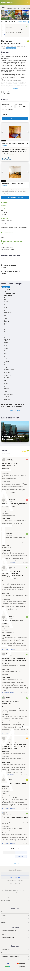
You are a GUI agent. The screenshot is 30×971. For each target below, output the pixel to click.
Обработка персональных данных (10, 956)
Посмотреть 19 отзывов (22, 21)
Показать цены (15, 118)
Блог (2, 959)
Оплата (3, 952)
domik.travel (15, 870)
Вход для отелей (5, 941)
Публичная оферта (6, 949)
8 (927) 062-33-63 (15, 877)
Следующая (20, 856)
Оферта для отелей (6, 934)
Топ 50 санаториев (6, 897)
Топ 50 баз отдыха (6, 900)
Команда (3, 918)
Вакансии (3, 922)
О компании (4, 911)
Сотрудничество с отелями (8, 930)
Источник (25, 34)
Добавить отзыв (15, 863)
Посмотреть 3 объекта (15, 410)
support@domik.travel (15, 874)
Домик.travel (7, 3)
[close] (29, 727)
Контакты (3, 915)
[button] (2, 132)
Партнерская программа (7, 937)
